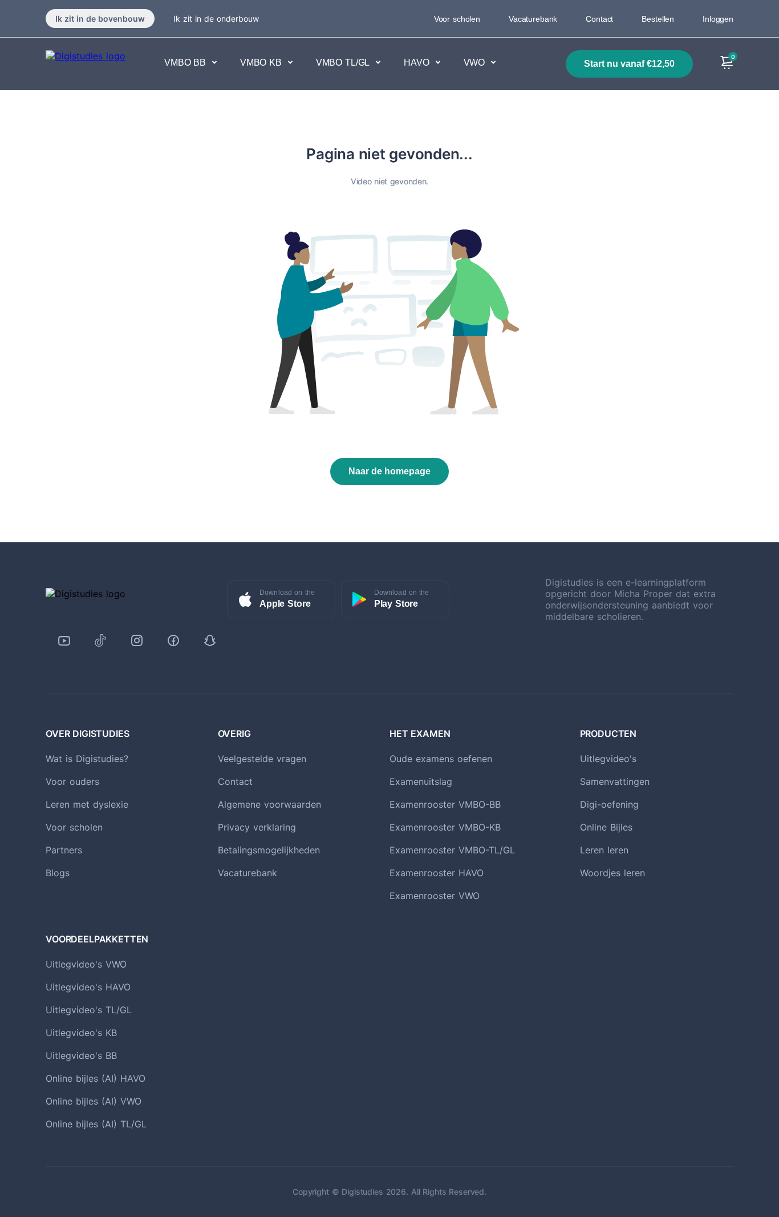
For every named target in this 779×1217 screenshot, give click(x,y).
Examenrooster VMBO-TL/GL (452, 850)
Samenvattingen (615, 781)
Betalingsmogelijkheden (269, 850)
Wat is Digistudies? (87, 758)
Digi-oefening (609, 804)
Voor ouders (72, 781)
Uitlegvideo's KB (81, 1032)
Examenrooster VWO (435, 895)
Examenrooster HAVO (437, 873)
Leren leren (604, 850)
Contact (599, 18)
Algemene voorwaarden (269, 804)
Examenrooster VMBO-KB (445, 827)
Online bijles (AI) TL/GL (96, 1124)
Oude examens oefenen (441, 758)
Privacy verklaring (257, 827)
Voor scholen (457, 18)
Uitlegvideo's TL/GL (89, 1009)
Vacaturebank (533, 18)
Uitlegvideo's (608, 758)
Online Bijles (606, 827)
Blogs (58, 873)
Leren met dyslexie (87, 804)
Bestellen (658, 18)
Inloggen (718, 18)
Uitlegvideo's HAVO (88, 987)
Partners (64, 850)
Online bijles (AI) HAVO (95, 1078)
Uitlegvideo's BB (81, 1055)
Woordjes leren (612, 873)
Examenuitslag (421, 781)
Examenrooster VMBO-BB (445, 804)
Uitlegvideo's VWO (86, 964)
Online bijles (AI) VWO (93, 1101)
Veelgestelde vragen (262, 758)
